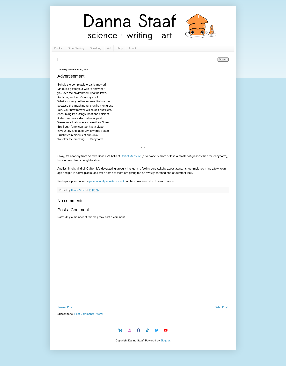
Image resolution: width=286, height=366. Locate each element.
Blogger (165, 340)
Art (109, 48)
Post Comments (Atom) (88, 313)
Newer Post (65, 307)
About (132, 48)
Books (58, 48)
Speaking (95, 48)
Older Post (221, 307)
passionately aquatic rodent (106, 181)
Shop (120, 48)
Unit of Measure (131, 156)
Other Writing (76, 48)
